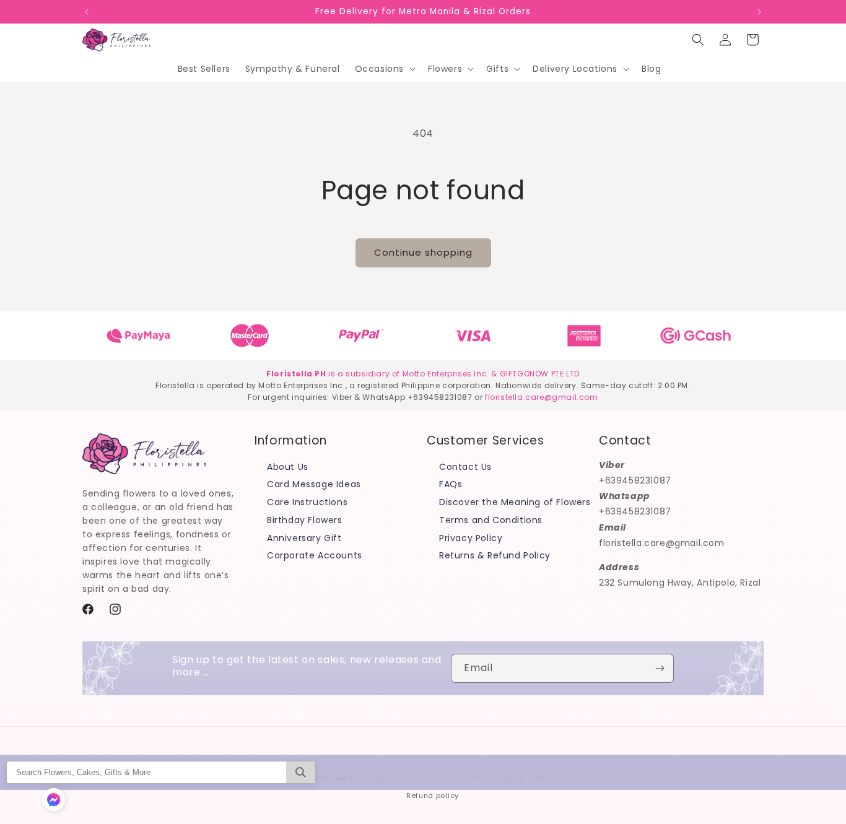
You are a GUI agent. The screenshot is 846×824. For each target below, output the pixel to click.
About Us (287, 466)
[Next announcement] (759, 12)
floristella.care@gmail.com (541, 397)
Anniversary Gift (304, 537)
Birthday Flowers (304, 519)
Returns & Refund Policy (495, 555)
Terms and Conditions (491, 519)
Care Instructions (307, 501)
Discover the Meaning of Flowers (515, 501)
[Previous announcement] (86, 12)
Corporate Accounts (314, 555)
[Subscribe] (659, 668)
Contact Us (465, 466)
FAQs (450, 484)
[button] (384, 69)
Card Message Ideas (314, 484)
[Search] (300, 772)
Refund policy (432, 795)
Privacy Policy (470, 537)
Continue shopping (423, 252)
